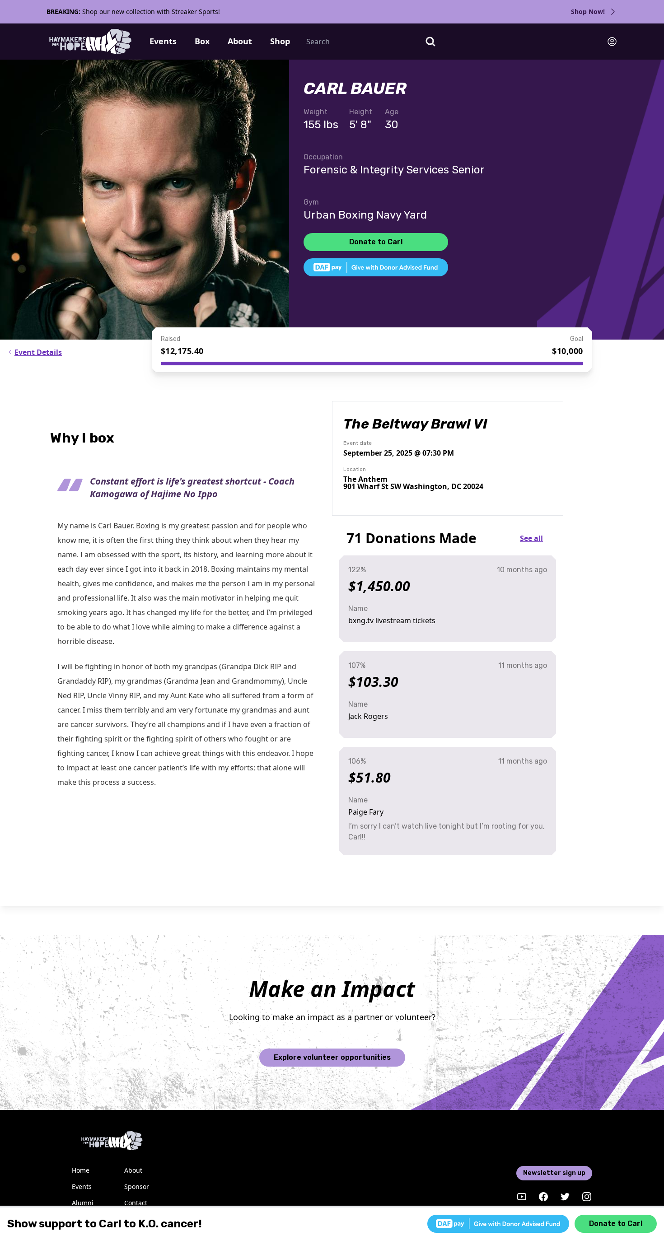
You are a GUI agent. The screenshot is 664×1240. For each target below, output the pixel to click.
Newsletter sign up (554, 1173)
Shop (280, 41)
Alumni (83, 1202)
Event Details (38, 352)
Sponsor (136, 1186)
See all (531, 538)
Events (163, 41)
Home (80, 1170)
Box (202, 41)
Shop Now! (588, 11)
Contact (135, 1202)
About (240, 41)
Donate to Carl (375, 242)
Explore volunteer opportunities (332, 1057)
